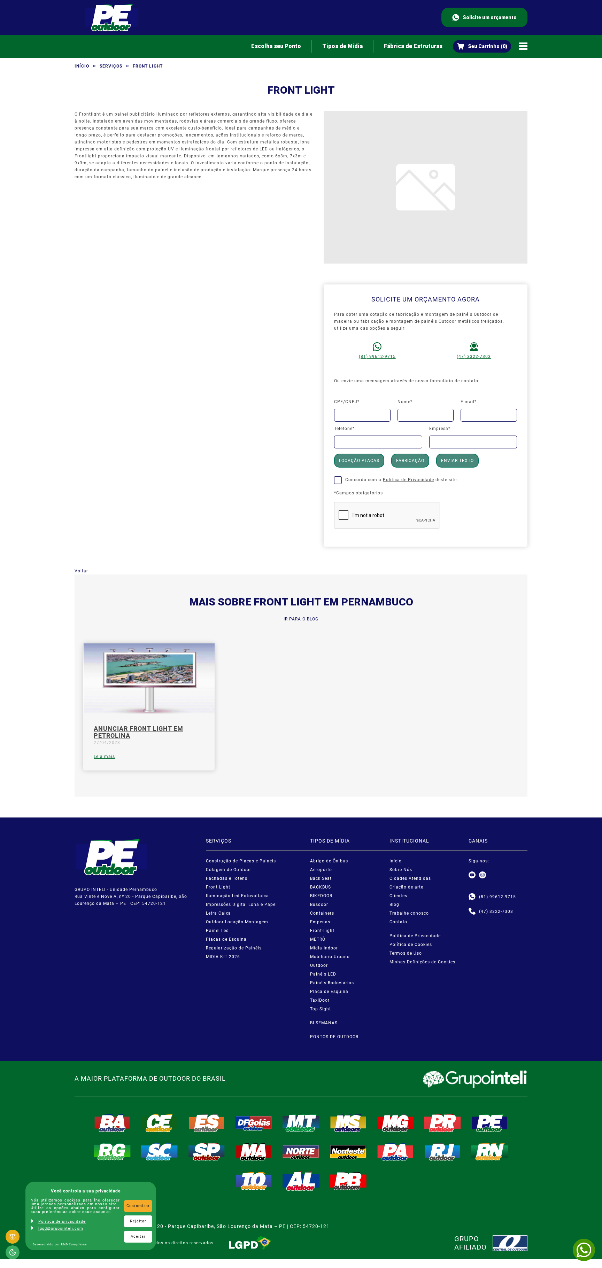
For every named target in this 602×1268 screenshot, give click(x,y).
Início (82, 66)
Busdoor (319, 904)
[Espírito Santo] (206, 1123)
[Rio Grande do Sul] (112, 1152)
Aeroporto (321, 869)
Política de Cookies (410, 944)
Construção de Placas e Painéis (241, 861)
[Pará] (395, 1152)
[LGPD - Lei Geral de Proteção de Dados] (250, 1243)
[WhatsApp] (584, 1250)
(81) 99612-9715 (377, 356)
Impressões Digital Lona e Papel (241, 904)
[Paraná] (442, 1123)
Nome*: (406, 401)
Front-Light (322, 930)
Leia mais (104, 756)
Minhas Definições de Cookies (422, 962)
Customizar (138, 1206)
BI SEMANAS (324, 1022)
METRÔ (317, 939)
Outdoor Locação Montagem (237, 921)
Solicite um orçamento (490, 17)
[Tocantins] (254, 1181)
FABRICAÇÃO (410, 460)
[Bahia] (112, 1123)
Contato (398, 921)
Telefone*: (345, 428)
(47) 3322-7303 (474, 356)
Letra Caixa (218, 913)
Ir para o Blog (301, 619)
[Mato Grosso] (301, 1123)
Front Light (218, 887)
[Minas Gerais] (395, 1123)
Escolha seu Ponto (276, 46)
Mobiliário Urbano (330, 956)
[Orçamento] (482, 46)
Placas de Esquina (226, 939)
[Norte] (301, 1152)
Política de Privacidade (408, 479)
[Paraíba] (348, 1181)
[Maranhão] (254, 1152)
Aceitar (138, 1236)
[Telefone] (472, 911)
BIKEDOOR (321, 895)
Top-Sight (320, 1009)
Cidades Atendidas (410, 878)
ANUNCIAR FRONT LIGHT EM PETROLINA (138, 732)
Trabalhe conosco (409, 913)
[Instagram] (482, 875)
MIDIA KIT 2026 (223, 956)
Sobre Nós (400, 869)
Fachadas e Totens (226, 878)
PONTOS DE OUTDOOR (334, 1036)
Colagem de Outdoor (228, 869)
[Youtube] (472, 875)
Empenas (320, 921)
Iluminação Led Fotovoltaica (237, 895)
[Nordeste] (348, 1152)
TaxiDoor (320, 1000)
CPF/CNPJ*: (347, 401)
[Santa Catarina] (159, 1152)
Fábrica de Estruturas (413, 46)
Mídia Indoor (324, 948)
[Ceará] (159, 1123)
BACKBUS (320, 887)
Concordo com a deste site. (401, 479)
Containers (322, 913)
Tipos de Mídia (342, 46)
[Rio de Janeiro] (442, 1152)
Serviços (111, 66)
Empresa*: (440, 428)
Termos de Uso (405, 953)
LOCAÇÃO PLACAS (359, 460)
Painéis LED (323, 974)
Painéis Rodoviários (332, 982)
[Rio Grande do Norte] (489, 1152)
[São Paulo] (206, 1152)
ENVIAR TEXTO (457, 460)
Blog (394, 904)
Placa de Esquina (329, 991)
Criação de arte (406, 887)
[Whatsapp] (472, 897)
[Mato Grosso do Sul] (348, 1123)
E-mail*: (469, 401)
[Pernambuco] (489, 1123)
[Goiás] (254, 1123)
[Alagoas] (301, 1181)
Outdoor (319, 965)
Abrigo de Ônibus (329, 861)
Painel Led (217, 930)
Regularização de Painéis (234, 948)
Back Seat (321, 878)
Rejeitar (138, 1221)
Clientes (398, 895)
